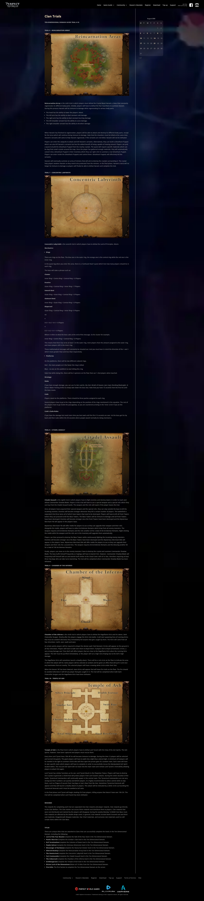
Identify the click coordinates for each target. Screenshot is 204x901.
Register (148, 5)
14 (154, 38)
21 (154, 43)
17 (141, 43)
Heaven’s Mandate (136, 5)
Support (173, 5)
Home (99, 5)
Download (156, 5)
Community (121, 5)
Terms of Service (130, 878)
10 (141, 38)
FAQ (139, 878)
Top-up (165, 5)
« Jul (140, 58)
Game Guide (107, 5)
